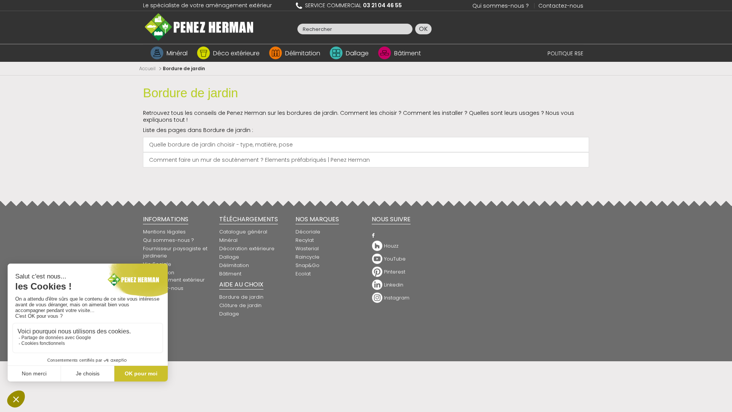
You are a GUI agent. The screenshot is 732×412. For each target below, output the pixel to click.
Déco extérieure (236, 53)
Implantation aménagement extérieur (174, 276)
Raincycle (307, 257)
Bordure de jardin (190, 93)
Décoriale (307, 231)
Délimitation (302, 53)
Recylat (304, 240)
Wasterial (307, 248)
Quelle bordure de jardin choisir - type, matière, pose (221, 144)
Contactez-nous (560, 5)
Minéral (177, 53)
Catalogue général (243, 231)
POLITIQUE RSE (565, 53)
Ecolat (303, 273)
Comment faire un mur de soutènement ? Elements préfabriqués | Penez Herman (259, 160)
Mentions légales (164, 231)
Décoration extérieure (246, 248)
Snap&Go (307, 265)
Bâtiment (407, 53)
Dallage (357, 53)
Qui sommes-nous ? (500, 5)
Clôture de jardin (240, 305)
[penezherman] (199, 26)
